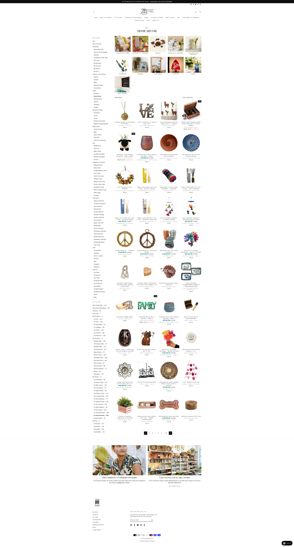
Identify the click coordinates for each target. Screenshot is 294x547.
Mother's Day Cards (99, 181)
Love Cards (97, 173)
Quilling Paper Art (99, 236)
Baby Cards (97, 167)
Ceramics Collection (99, 203)
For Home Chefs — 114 (100, 382)
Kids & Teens (97, 134)
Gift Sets (96, 55)
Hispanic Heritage (99, 214)
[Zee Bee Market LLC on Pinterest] (141, 525)
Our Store (96, 272)
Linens (96, 115)
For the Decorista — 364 (101, 415)
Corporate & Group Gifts (100, 57)
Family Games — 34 (99, 418)
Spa (178, 17)
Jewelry (96, 77)
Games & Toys (98, 129)
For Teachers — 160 (99, 335)
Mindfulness (97, 145)
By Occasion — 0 (98, 338)
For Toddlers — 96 (99, 327)
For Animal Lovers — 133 (101, 401)
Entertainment (98, 99)
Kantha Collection (99, 217)
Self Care (96, 148)
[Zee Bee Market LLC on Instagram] (131, 525)
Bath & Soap (97, 151)
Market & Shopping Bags (101, 123)
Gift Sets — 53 (97, 310)
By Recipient (97, 63)
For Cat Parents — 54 (100, 388)
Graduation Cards (99, 187)
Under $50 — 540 (99, 429)
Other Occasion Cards (100, 189)
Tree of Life (97, 245)
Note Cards (97, 192)
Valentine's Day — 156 (100, 360)
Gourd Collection (98, 212)
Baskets (96, 93)
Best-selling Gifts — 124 (99, 305)
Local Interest (98, 220)
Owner (96, 294)
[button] (144, 158)
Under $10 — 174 (99, 423)
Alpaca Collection (99, 201)
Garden (96, 101)
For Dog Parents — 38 (100, 390)
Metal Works (97, 225)
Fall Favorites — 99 (99, 366)
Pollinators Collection (100, 231)
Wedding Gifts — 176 (100, 346)
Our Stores (95, 512)
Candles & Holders (99, 154)
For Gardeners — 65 (99, 379)
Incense (96, 159)
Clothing (96, 253)
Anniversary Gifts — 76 (100, 344)
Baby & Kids (170, 17)
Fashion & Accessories (133, 17)
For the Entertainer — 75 (101, 399)
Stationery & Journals (190, 17)
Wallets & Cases (98, 85)
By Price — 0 (96, 421)
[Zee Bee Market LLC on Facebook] (134, 525)
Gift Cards (97, 60)
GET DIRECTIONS (174, 486)
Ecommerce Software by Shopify (147, 541)
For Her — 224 (98, 319)
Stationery (97, 267)
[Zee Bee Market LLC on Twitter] (138, 525)
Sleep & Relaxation (99, 156)
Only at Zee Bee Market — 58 (101, 308)
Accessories (97, 88)
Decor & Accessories (100, 140)
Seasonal (96, 104)
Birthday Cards (98, 165)
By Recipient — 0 (98, 316)
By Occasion (97, 66)
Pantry (95, 118)
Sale (148, 20)
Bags (95, 82)
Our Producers (98, 283)
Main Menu (96, 37)
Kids (95, 261)
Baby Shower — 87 (99, 352)
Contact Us (97, 275)
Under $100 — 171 (99, 432)
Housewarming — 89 (100, 349)
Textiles (96, 107)
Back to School (106, 17)
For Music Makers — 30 (100, 407)
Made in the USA (99, 223)
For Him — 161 (98, 321)
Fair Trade (97, 278)
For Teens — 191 (99, 330)
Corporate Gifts (98, 280)
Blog (95, 297)
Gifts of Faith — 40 (99, 363)
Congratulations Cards (100, 170)
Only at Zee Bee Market (100, 52)
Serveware (97, 112)
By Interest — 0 (97, 377)
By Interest (97, 68)
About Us (156, 20)
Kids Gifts (96, 137)
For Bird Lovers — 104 (100, 385)
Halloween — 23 (98, 374)
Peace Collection (99, 228)
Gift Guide (118, 17)
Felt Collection (98, 206)
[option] (147, 1)
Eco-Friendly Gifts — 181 (101, 396)
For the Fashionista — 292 (101, 412)
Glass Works (97, 209)
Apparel (96, 79)
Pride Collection (98, 234)
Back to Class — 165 (100, 355)
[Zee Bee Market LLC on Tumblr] (144, 525)
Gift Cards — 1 (97, 313)
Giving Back (97, 286)
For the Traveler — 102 (100, 404)
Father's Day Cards (99, 184)
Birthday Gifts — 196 (100, 341)
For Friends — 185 (99, 332)
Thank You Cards (99, 176)
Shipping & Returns (99, 291)
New (96, 17)
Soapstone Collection (100, 239)
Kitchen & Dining (157, 17)
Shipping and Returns (98, 524)
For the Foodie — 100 (100, 410)
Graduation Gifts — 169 (100, 357)
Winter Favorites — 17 (100, 368)
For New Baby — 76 (99, 324)
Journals (96, 195)
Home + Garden (98, 256)
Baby (95, 132)
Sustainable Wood (99, 242)
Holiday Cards (98, 178)
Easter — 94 (97, 371)
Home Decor (97, 96)
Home (146, 17)
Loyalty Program (98, 289)
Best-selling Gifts (99, 49)
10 (166, 433)
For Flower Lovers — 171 (101, 393)
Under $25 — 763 (99, 426)
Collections (139, 20)
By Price (96, 71)
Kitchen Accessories (99, 121)
